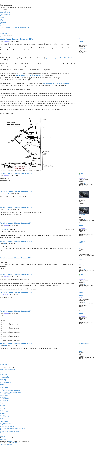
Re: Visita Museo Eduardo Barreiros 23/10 (16, 173)
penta (80, 248)
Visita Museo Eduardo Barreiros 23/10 (14, 28)
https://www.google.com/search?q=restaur (56, 83)
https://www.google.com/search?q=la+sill (29, 75)
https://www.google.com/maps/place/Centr (58, 58)
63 (84, 252)
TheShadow (82, 44)
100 (85, 356)
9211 (85, 48)
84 (84, 203)
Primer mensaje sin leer (5, 37)
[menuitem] (5, 12)
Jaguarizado (82, 199)
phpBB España (16, 443)
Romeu (80, 351)
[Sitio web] (85, 54)
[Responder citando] (75, 39)
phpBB (10, 441)
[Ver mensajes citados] (15, 230)
